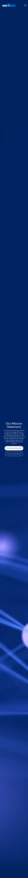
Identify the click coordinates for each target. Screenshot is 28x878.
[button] (14, 448)
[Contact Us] (14, 868)
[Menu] (25, 5)
